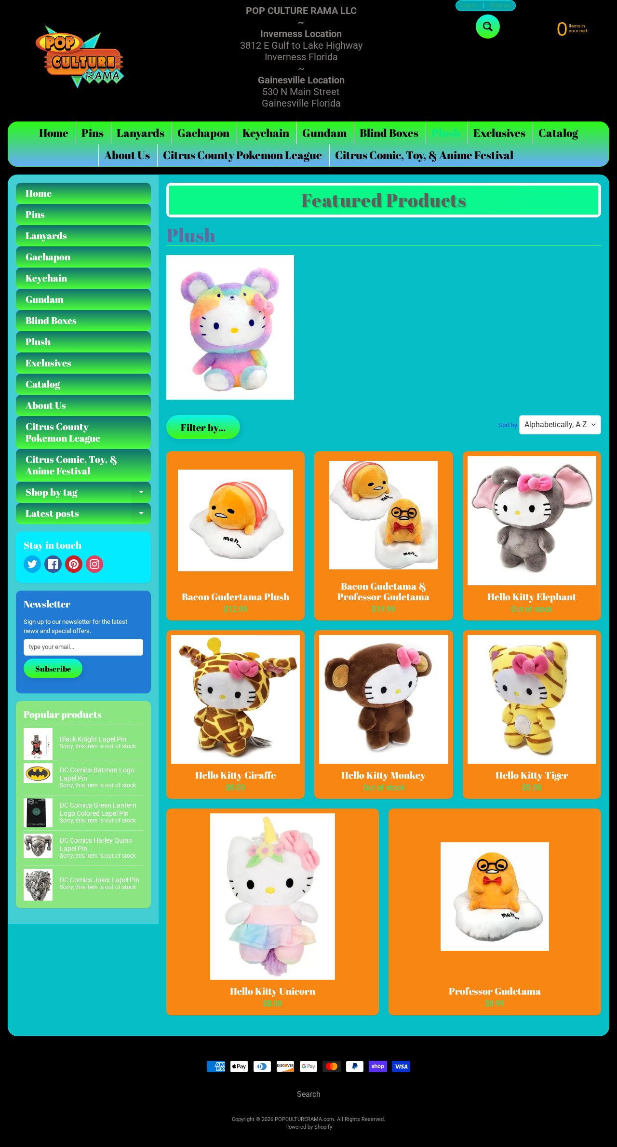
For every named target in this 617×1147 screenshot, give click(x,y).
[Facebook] (53, 564)
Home (53, 132)
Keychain (265, 132)
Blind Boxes (389, 132)
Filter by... (203, 427)
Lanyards (140, 132)
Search (309, 1094)
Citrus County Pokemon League (242, 155)
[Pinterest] (73, 564)
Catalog (558, 132)
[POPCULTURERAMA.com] (80, 57)
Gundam (324, 132)
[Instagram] (94, 564)
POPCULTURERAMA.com (304, 1119)
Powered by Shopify (308, 1127)
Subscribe (53, 668)
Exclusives (499, 132)
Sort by (507, 425)
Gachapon (203, 132)
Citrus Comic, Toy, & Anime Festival (424, 155)
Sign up (500, 5)
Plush (445, 132)
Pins (92, 132)
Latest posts (88, 515)
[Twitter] (32, 564)
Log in (468, 5)
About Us (127, 155)
